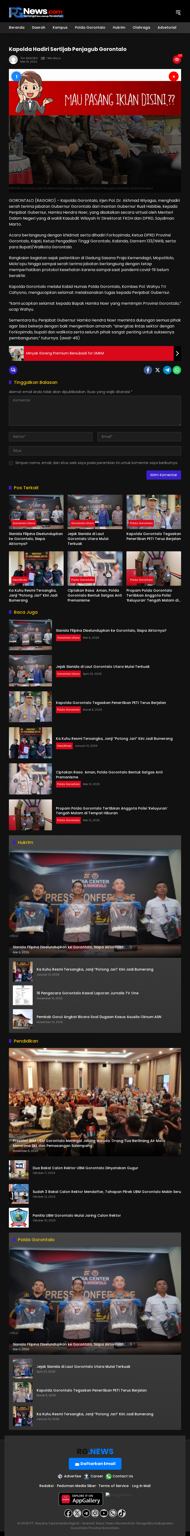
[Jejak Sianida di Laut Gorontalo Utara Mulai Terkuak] (95, 512)
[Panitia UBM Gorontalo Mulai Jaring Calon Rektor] (19, 1218)
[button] (178, 12)
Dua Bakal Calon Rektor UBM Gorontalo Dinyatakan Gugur (85, 1168)
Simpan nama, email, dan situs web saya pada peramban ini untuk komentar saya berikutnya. (96, 462)
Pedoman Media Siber (76, 1485)
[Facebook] (148, 370)
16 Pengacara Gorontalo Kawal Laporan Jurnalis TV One (88, 993)
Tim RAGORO (29, 58)
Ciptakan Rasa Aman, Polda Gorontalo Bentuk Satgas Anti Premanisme (95, 595)
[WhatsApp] (177, 370)
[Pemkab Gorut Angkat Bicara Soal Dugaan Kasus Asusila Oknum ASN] (23, 1019)
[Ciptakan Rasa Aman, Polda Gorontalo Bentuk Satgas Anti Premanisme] (95, 568)
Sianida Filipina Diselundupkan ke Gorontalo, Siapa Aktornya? (36, 539)
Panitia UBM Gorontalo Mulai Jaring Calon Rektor (77, 1215)
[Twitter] (157, 370)
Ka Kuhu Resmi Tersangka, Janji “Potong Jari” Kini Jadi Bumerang (33, 595)
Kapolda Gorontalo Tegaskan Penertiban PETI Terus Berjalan (153, 536)
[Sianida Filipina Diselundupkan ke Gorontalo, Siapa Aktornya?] (36, 512)
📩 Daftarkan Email (95, 1463)
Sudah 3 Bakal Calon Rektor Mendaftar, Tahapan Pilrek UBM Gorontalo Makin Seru (107, 1191)
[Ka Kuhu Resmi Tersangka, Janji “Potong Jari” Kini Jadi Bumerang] (36, 568)
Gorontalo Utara (24, 523)
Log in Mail (141, 1485)
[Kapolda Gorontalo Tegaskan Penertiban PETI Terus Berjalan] (153, 512)
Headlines (20, 580)
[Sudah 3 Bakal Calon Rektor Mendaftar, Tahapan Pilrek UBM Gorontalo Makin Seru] (19, 1194)
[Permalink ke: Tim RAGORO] (14, 59)
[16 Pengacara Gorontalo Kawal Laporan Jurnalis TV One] (23, 995)
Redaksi (46, 1485)
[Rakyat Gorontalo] (36, 12)
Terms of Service (113, 1485)
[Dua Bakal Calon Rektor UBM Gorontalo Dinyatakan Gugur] (19, 1170)
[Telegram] (167, 370)
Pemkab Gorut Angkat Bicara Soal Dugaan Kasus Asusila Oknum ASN (99, 1017)
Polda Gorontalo (141, 523)
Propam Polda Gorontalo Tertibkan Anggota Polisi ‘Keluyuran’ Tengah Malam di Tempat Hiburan (152, 595)
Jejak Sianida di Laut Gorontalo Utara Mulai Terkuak (88, 539)
